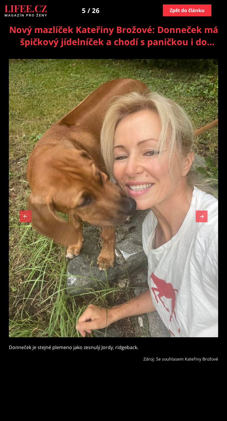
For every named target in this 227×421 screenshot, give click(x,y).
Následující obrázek (201, 215)
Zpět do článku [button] (187, 10)
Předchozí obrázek (25, 217)
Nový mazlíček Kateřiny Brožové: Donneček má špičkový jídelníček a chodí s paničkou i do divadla (113, 42)
